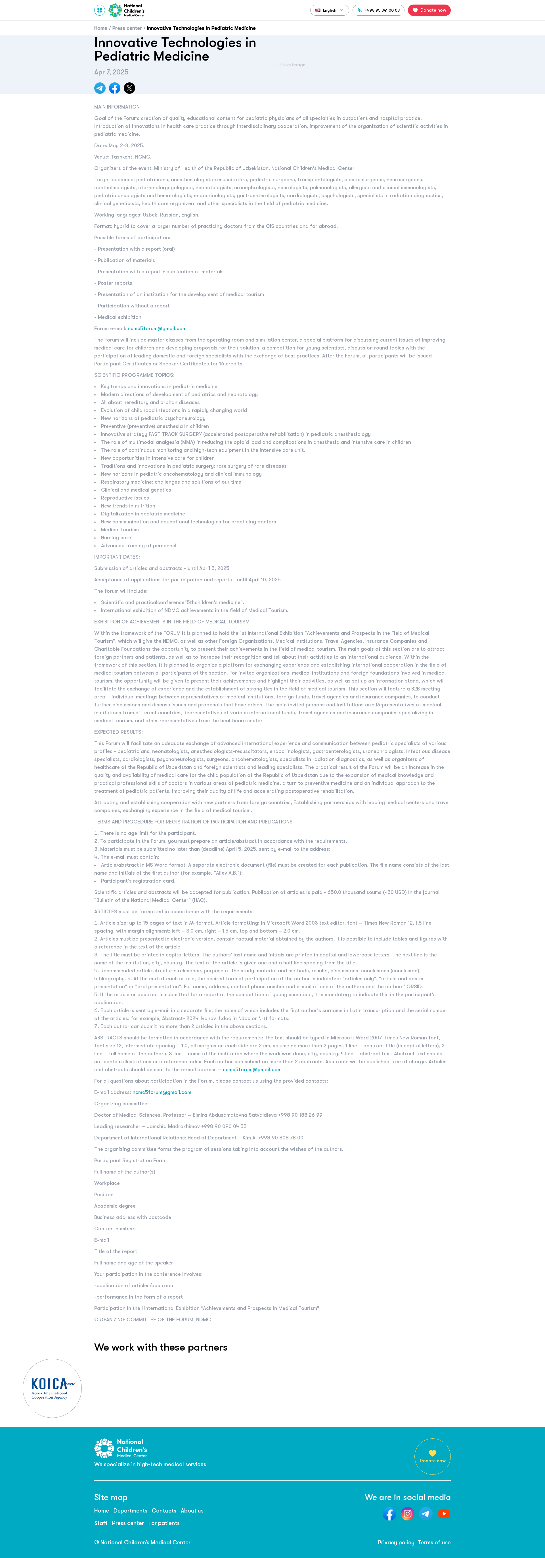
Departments (130, 1510)
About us (192, 1510)
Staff (101, 1523)
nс (130, 328)
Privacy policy (396, 1542)
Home (101, 1510)
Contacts (164, 1510)
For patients (164, 1523)
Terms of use (434, 1542)
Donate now (433, 1460)
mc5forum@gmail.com (159, 328)
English (329, 10)
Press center (128, 1523)
